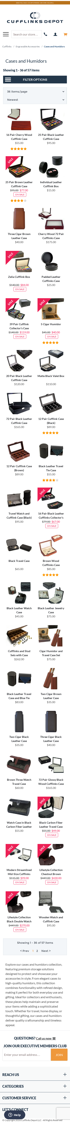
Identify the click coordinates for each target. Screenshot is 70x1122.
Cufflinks (6, 46)
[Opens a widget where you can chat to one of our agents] (14, 1115)
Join (59, 1055)
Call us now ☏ (46, 1038)
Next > (46, 951)
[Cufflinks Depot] (35, 18)
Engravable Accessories (28, 46)
